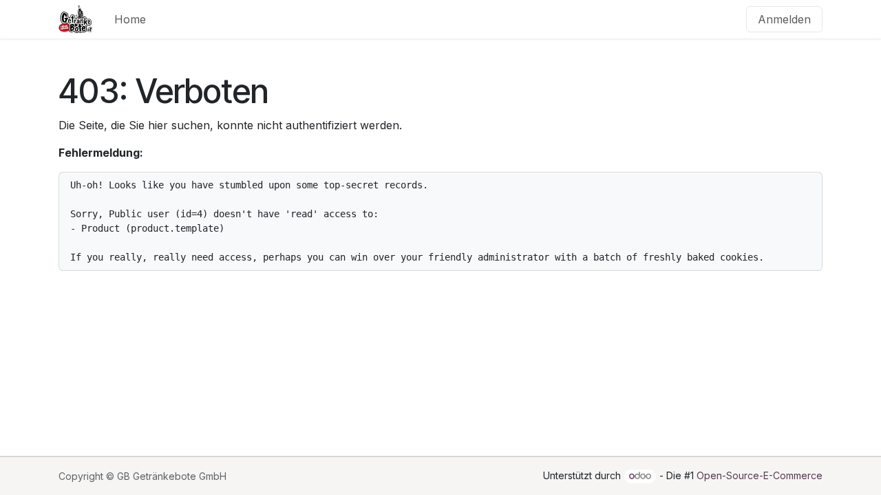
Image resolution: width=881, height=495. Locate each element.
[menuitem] (130, 19)
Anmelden (784, 19)
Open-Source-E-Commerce (759, 475)
